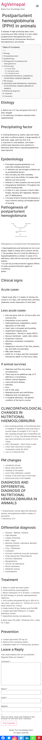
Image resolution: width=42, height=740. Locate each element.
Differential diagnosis (12, 91)
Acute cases (11, 68)
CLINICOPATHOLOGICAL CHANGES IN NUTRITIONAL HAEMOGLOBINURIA (18, 77)
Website (4, 706)
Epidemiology (9, 58)
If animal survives (13, 73)
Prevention (8, 96)
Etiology (7, 53)
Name (4, 689)
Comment (5, 661)
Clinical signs (9, 66)
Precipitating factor (11, 56)
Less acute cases (13, 71)
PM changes (8, 81)
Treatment (8, 93)
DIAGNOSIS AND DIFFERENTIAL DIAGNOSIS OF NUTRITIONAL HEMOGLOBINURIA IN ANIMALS (20, 86)
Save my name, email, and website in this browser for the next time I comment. (18, 717)
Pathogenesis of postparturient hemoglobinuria (15, 62)
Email (4, 697)
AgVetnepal (13, 4)
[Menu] (37, 6)
